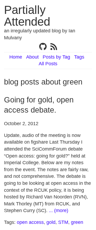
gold (50, 222)
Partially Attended (27, 15)
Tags (79, 57)
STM (63, 222)
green (77, 222)
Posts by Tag (56, 57)
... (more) (58, 210)
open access (30, 222)
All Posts (48, 63)
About (32, 57)
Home (15, 57)
